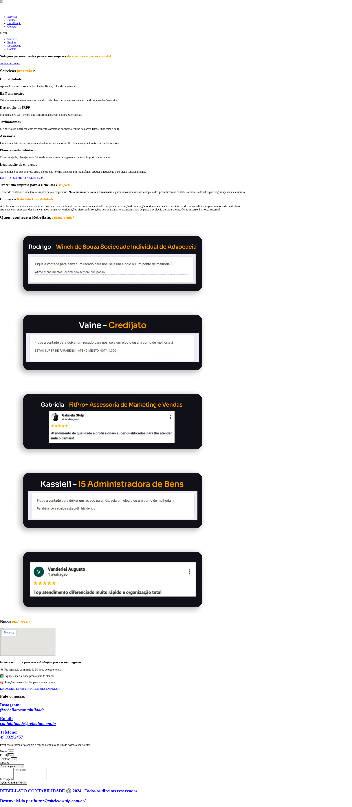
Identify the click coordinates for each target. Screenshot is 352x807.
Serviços (12, 16)
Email (4, 755)
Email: (28, 721)
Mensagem (6, 779)
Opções (4, 762)
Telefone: (11, 734)
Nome (4, 751)
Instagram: (22, 707)
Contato (11, 26)
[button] (176, 33)
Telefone (5, 759)
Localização (14, 23)
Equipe (11, 19)
